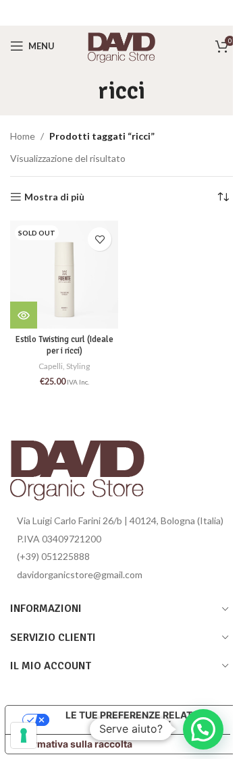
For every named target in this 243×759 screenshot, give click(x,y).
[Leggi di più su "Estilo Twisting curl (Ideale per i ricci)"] (23, 315)
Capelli (50, 366)
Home (22, 136)
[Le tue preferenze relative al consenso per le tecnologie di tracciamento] (23, 735)
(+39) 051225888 (53, 556)
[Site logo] (121, 45)
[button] (203, 729)
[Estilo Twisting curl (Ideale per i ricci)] (64, 275)
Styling (78, 366)
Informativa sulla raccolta (73, 744)
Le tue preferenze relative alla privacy (136, 719)
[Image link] (77, 465)
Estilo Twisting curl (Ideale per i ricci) (64, 345)
